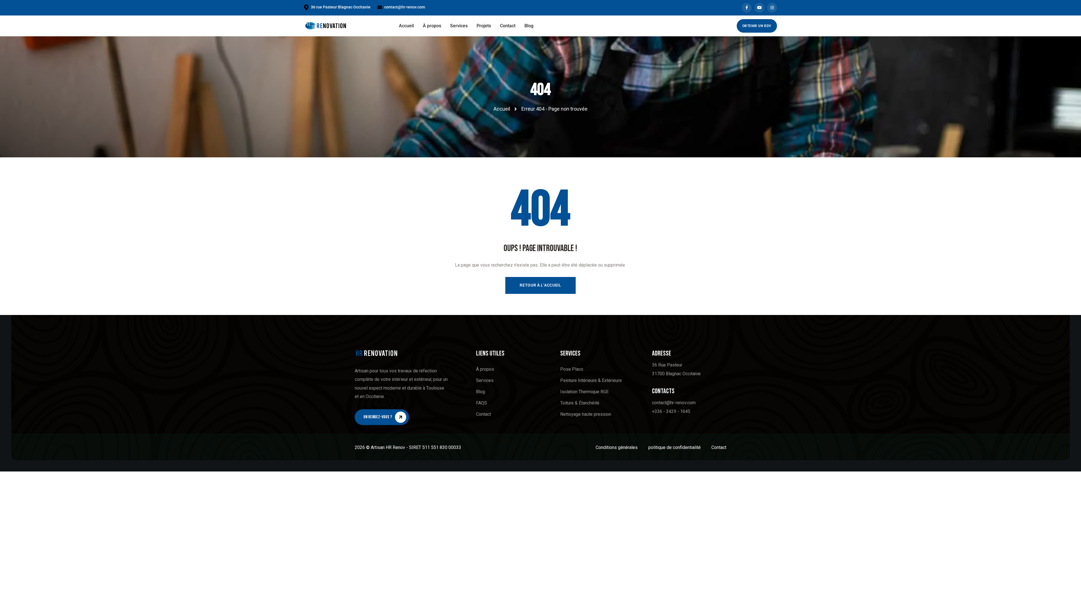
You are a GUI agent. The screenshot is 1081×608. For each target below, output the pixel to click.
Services (484, 380)
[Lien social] (747, 8)
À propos (485, 369)
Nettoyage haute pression (585, 414)
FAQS (481, 403)
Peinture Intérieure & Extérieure (591, 380)
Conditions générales (617, 447)
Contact (483, 414)
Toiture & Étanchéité (579, 403)
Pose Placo (571, 369)
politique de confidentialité (674, 447)
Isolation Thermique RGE (584, 391)
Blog (480, 391)
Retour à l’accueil (540, 285)
